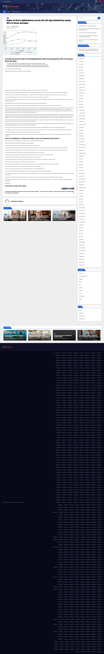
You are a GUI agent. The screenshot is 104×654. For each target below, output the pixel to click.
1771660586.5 (64, 487)
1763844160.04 (76, 397)
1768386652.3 (76, 447)
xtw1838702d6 (93, 504)
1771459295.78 (99, 482)
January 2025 (81, 113)
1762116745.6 (93, 377)
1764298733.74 (69, 402)
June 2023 (81, 161)
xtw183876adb (60, 564)
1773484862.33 (58, 502)
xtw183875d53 (60, 557)
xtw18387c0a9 (71, 611)
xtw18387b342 (88, 604)
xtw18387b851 (88, 606)
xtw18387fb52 (83, 649)
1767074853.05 (87, 432)
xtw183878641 (71, 579)
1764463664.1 (59, 405)
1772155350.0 (58, 494)
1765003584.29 (75, 410)
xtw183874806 (93, 542)
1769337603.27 (93, 457)
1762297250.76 (87, 380)
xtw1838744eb (60, 542)
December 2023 (82, 144)
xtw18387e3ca (99, 631)
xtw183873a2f (99, 534)
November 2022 (82, 181)
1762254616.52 (75, 380)
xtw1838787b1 (99, 579)
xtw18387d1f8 (77, 621)
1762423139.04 (64, 382)
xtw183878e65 (93, 584)
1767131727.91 (99, 432)
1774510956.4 (65, 504)
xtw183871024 (88, 512)
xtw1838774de (93, 569)
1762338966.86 (93, 380)
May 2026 (81, 67)
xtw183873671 (76, 532)
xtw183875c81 (99, 554)
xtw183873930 (71, 534)
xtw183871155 (66, 514)
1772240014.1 (81, 494)
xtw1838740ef (65, 539)
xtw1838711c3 (71, 514)
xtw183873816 (88, 532)
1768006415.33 (87, 442)
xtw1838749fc (82, 544)
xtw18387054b (76, 507)
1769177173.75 (58, 457)
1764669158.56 (99, 405)
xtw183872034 (71, 519)
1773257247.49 (87, 499)
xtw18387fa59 (61, 649)
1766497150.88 (58, 427)
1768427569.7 (87, 447)
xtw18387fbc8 (88, 649)
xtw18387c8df (77, 616)
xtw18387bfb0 (99, 609)
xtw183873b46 (60, 537)
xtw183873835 (93, 532)
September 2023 (82, 153)
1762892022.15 (69, 387)
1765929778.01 (81, 420)
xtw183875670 (88, 552)
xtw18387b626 (71, 606)
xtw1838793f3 (66, 589)
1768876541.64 (93, 452)
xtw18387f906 (94, 646)
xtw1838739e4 (88, 534)
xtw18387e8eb (60, 636)
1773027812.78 (81, 499)
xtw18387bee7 (93, 609)
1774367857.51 (99, 502)
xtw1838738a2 (60, 534)
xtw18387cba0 (88, 616)
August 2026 (81, 58)
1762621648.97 (58, 385)
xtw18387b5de (65, 606)
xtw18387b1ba (65, 604)
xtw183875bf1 (93, 554)
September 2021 (82, 222)
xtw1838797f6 (82, 589)
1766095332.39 (70, 422)
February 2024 (82, 138)
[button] (98, 11)
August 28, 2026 (9, 338)
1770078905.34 (69, 467)
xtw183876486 (77, 559)
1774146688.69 (87, 502)
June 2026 (81, 64)
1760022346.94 (81, 355)
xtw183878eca (99, 584)
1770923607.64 (64, 477)
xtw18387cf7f (83, 619)
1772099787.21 (87, 492)
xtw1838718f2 (99, 514)
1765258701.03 (81, 412)
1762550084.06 (93, 382)
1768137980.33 (70, 445)
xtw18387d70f (99, 624)
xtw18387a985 (82, 599)
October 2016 (81, 262)
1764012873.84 (99, 397)
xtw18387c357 (99, 611)
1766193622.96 (93, 422)
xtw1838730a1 (99, 527)
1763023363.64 (93, 387)
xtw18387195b (60, 517)
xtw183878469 (60, 579)
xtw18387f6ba (56, 646)
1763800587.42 (64, 397)
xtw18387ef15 (61, 641)
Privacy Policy (16, 11)
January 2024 (81, 141)
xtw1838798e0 (88, 589)
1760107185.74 (99, 355)
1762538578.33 (87, 382)
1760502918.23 (93, 360)
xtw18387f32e (77, 644)
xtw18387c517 (82, 614)
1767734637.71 (87, 440)
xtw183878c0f (71, 584)
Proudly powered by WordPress (8, 502)
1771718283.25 (76, 487)
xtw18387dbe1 (76, 629)
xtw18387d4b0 (60, 624)
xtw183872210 (93, 519)
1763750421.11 (99, 395)
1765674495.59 (75, 417)
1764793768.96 (81, 407)
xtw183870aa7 (93, 509)
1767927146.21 (69, 442)
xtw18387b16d (60, 604)
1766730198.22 (58, 430)
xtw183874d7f (77, 547)
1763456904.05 (87, 392)
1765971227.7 (93, 420)
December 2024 (82, 115)
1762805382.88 (99, 385)
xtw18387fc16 (99, 649)
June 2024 (81, 130)
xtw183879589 (77, 589)
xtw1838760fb (82, 557)
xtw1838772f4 (71, 569)
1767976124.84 (81, 442)
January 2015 (81, 265)
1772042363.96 (76, 492)
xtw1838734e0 (60, 532)
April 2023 (81, 167)
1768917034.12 (99, 452)
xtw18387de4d (60, 631)
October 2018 (81, 256)
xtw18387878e (88, 579)
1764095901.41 (69, 400)
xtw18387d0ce (65, 621)
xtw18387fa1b (56, 649)
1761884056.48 (93, 375)
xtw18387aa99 (88, 599)
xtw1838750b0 (60, 549)
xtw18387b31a (82, 604)
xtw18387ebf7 (71, 639)
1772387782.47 (69, 497)
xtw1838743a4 (82, 539)
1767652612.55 (69, 440)
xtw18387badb (66, 609)
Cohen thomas (15, 219)
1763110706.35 (64, 390)
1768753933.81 (63, 452)
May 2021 (81, 233)
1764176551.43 (87, 400)
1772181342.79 (64, 494)
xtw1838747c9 (88, 542)
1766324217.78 (70, 425)
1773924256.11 (75, 502)
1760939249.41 (81, 365)
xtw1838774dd (88, 569)
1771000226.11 (87, 477)
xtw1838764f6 (93, 559)
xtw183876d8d (93, 564)
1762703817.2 (76, 385)
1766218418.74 (99, 422)
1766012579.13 (99, 420)
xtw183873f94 (94, 537)
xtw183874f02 (94, 547)
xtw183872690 (99, 522)
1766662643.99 (93, 427)
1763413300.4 (81, 392)
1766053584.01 (64, 422)
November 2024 (82, 118)
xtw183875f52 (77, 557)
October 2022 (81, 184)
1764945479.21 (64, 410)
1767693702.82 (81, 440)
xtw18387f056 (83, 641)
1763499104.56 (99, 392)
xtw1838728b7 (65, 524)
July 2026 (81, 61)
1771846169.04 (69, 489)
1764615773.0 (87, 405)
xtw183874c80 (60, 547)
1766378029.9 (81, 425)
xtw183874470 (93, 539)
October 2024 (81, 121)
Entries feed (81, 313)
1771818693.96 (58, 489)
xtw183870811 (66, 509)
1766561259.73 (69, 427)
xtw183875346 (60, 552)
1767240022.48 (76, 435)
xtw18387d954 (65, 626)
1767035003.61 (76, 432)
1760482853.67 (87, 360)
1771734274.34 (81, 487)
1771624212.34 (58, 487)
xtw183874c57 (55, 547)
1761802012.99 (76, 375)
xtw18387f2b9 (61, 644)
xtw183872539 (88, 522)
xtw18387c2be (93, 611)
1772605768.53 (58, 499)
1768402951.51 (81, 447)
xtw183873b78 (66, 537)
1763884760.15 (81, 397)
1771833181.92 (63, 489)
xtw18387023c (82, 504)
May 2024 (81, 133)
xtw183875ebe (66, 557)
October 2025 (81, 87)
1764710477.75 (64, 407)
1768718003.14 (58, 452)
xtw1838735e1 (71, 532)
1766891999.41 (93, 430)
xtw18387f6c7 (61, 646)
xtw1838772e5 (65, 569)
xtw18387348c (99, 529)
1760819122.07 (58, 365)
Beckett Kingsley (15, 26)
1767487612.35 (81, 437)
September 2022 (82, 187)
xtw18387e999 (65, 636)
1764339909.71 (75, 402)
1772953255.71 (76, 499)
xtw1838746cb (71, 542)
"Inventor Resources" (83, 276)
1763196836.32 (81, 390)
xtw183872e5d (93, 527)
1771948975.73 (93, 489)
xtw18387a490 (93, 594)
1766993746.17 (70, 432)
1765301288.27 (93, 412)
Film (80, 284)
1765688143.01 (81, 417)
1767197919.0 (64, 435)
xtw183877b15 (82, 574)
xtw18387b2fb (77, 604)
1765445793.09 (76, 415)
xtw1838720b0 (77, 519)
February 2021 (82, 242)
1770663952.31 (81, 472)
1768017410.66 (93, 442)
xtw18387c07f (65, 611)
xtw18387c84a (71, 616)
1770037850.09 (58, 467)
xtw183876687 (99, 559)
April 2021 (81, 236)
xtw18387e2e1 (93, 631)
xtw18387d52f (72, 624)
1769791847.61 (99, 462)
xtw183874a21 (88, 544)
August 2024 (81, 127)
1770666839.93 (87, 472)
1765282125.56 (87, 412)
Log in (80, 310)
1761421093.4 (87, 370)
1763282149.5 (99, 390)
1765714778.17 (87, 417)
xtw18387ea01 (93, 636)
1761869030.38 (87, 375)
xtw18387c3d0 (60, 614)
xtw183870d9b (66, 512)
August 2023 (81, 156)
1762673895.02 (70, 385)
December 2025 (82, 81)
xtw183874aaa (93, 544)
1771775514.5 (93, 487)
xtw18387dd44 (93, 629)
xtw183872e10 (88, 527)
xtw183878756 (82, 579)
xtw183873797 (82, 532)
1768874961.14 (87, 452)
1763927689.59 (87, 397)
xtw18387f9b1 (99, 646)
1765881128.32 (76, 420)
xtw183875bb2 (88, 554)
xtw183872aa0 (93, 524)
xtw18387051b (71, 507)
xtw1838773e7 (82, 569)
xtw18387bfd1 (60, 611)
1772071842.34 (81, 492)
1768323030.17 (64, 447)
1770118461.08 (75, 467)
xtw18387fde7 (88, 651)
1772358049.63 (58, 497)
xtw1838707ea (60, 509)
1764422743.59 (93, 402)
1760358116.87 (58, 360)
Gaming (80, 287)
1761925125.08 (99, 375)
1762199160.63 (64, 380)
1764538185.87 (70, 405)
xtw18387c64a (93, 614)
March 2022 (81, 204)
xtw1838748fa (71, 544)
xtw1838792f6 (60, 589)
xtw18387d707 (93, 624)
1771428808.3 (87, 482)
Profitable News (91, 338)
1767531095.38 (93, 437)
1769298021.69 (87, 457)
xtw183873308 (76, 529)
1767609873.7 (58, 440)
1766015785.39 (58, 422)
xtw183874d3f (72, 547)
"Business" (81, 273)
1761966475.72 (64, 377)
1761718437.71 (58, 375)
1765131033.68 (58, 412)
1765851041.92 (70, 420)
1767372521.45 (58, 437)
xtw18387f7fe (72, 646)
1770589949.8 (70, 472)
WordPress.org (82, 318)
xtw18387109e (93, 512)
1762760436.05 (87, 385)
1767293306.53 (87, 435)
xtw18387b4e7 (60, 606)
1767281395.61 (81, 435)
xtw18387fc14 (94, 649)
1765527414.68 (93, 415)
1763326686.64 (64, 392)
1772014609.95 (70, 492)
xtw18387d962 (71, 626)
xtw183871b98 (71, 517)
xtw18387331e (82, 529)
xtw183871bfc (77, 517)
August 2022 (81, 190)
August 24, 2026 (58, 338)
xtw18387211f (82, 519)
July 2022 (81, 193)
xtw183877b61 (93, 574)
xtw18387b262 (71, 604)
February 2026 (82, 75)
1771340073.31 (64, 482)
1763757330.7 (58, 397)
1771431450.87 (93, 482)
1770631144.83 (75, 472)
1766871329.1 (87, 430)
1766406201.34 (87, 425)
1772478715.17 (99, 497)
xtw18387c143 (76, 611)
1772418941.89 (81, 497)
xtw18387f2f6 (72, 644)
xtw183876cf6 (88, 564)
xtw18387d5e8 (88, 624)
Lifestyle (80, 290)
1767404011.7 (64, 437)
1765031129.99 (81, 410)
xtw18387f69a (99, 644)
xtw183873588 (65, 532)
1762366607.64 (99, 380)
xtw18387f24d (99, 641)
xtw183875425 (65, 552)
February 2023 (82, 173)
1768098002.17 (64, 445)
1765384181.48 (64, 415)
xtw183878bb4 (60, 584)
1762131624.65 (99, 377)
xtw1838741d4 (71, 539)
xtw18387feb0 (94, 651)
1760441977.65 (81, 360)
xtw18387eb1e (99, 636)
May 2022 (81, 199)
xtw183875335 (99, 549)
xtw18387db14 (99, 626)
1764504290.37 (64, 405)
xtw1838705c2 (82, 507)
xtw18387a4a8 (99, 594)
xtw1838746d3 (76, 542)
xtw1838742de (76, 539)
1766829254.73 (81, 430)
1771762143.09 (87, 487)
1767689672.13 (75, 440)
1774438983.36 (60, 504)
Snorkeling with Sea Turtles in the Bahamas (87, 25)
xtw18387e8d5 (99, 634)
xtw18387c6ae (99, 614)
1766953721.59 (58, 432)
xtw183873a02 (93, 534)
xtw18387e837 (93, 634)
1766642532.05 (87, 427)
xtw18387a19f (65, 594)
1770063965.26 (63, 467)
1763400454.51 (76, 392)
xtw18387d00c (60, 621)
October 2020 (81, 253)
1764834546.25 (87, 407)
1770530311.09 (58, 472)
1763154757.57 (76, 390)
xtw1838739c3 (82, 534)
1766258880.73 (58, 425)
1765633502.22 (69, 417)
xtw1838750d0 (71, 549)
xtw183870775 (99, 507)
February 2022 (82, 207)
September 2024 (82, 124)
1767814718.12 (58, 442)
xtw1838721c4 (88, 519)
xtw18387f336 (83, 644)
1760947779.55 (87, 365)
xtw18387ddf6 (55, 631)
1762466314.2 (76, 382)
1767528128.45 (87, 437)
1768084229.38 (58, 445)
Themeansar (21, 502)
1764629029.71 (93, 405)
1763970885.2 (93, 397)
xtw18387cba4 (93, 616)
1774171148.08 (93, 502)
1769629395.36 (64, 462)
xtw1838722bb (99, 519)
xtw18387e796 (82, 634)
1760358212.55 (63, 360)
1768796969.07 (75, 452)
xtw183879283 (55, 589)
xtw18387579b (93, 552)
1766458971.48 (99, 425)
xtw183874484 (99, 539)
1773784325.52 (69, 502)
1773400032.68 (99, 499)
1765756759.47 (93, 417)
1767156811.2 (59, 435)
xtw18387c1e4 (88, 611)
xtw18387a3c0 (82, 594)
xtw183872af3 (99, 524)
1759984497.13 (75, 355)
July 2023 (81, 158)
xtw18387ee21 (56, 641)
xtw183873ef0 (83, 537)
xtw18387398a (77, 534)
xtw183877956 (60, 574)
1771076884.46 (99, 477)
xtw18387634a (65, 559)
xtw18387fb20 (72, 649)
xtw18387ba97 (60, 609)
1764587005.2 (82, 405)
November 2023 (82, 147)
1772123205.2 (93, 492)
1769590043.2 (58, 462)
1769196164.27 (63, 457)
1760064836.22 (87, 355)
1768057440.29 (99, 442)
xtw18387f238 (94, 641)
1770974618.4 (76, 477)
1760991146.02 (93, 365)
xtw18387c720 (60, 616)
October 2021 (81, 219)
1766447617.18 (93, 425)
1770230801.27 (93, 467)
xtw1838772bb (60, 569)
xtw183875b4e (82, 554)
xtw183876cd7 (82, 564)
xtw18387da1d (76, 626)
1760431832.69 (75, 360)
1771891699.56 (81, 489)
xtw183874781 (66, 338)
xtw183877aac (76, 574)
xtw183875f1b (71, 557)
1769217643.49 (69, 457)
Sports (80, 299)
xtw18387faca (66, 649)
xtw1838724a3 (77, 522)
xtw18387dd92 (99, 629)
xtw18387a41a (88, 594)
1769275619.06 (81, 457)
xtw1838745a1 (65, 542)
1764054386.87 (63, 400)
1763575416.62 (63, 395)
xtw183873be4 (72, 537)
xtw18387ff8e (99, 651)
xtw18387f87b (77, 646)
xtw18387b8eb (93, 606)
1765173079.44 (63, 412)
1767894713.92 (63, 442)
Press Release (82, 296)
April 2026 (81, 70)
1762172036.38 (58, 380)
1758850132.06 (58, 355)
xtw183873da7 (77, 537)
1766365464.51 (76, 425)
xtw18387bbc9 (71, 609)
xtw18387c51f (88, 614)
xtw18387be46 (82, 609)
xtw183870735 (93, 507)
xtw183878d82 (82, 584)
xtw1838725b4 (93, 522)
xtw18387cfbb (94, 619)
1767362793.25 (99, 435)
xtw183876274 (60, 559)
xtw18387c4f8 (77, 614)
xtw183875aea (77, 554)
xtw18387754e (99, 569)
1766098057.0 (76, 422)
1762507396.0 (81, 382)
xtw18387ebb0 (65, 639)
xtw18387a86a (60, 599)
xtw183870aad (99, 509)
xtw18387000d (76, 504)
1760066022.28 (93, 355)
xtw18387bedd (88, 609)
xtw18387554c (82, 552)
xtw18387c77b (65, 616)
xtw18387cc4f (55, 619)
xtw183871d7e (88, 517)
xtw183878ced (76, 584)
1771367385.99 (76, 482)
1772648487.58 (64, 499)
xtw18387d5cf (82, 624)
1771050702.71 (93, 477)
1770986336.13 (81, 477)
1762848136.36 (58, 387)
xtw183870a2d (88, 509)
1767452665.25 (75, 437)
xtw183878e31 (88, 584)
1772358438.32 (63, 497)
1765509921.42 (87, 415)
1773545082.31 (64, 502)
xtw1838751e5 (82, 549)
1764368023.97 (81, 402)
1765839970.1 (64, 420)
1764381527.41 (87, 402)
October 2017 (81, 259)
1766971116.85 (64, 432)
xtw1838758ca (60, 554)
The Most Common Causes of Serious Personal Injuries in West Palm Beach (89, 337)
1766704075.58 (99, 427)
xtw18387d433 (99, 621)
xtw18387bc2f (77, 609)
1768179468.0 (81, 445)
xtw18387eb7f (60, 639)
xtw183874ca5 (66, 547)
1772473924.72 (93, 497)
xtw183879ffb (60, 594)
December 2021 (82, 213)
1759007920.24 (69, 355)
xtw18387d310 (88, 621)
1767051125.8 (81, 432)
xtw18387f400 (94, 644)
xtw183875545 (77, 552)
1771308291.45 (58, 482)
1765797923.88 (58, 420)
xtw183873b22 (55, 537)
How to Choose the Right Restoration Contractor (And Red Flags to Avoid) (39, 337)
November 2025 (82, 84)
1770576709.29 (64, 472)
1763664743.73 (81, 395)
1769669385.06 (75, 462)
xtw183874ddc (82, 547)
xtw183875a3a (71, 554)
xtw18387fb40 (77, 649)
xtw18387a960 (77, 599)
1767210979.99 (70, 435)
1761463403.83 (99, 370)
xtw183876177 (93, 557)
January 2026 (81, 78)
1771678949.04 (70, 487)
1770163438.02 (87, 467)
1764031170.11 (58, 400)
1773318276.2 (93, 499)
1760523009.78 (99, 360)
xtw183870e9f (72, 512)
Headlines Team (17, 338)
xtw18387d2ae (82, 621)
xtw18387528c (88, 549)
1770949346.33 (70, 477)
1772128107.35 (99, 492)
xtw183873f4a (88, 537)
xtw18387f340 (88, 644)
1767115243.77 (93, 432)
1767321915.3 (93, 435)
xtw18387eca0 (88, 639)
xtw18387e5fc (65, 634)
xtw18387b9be (99, 606)
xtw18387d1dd (71, 621)
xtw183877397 (76, 569)
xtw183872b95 (65, 527)
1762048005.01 (81, 377)
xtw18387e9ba (76, 636)
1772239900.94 (76, 494)
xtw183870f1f (77, 512)
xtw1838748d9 (60, 544)
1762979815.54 (87, 387)
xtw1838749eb (77, 544)
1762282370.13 (81, 380)
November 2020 (82, 250)
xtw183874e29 (88, 547)
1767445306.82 (69, 437)
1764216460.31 (99, 400)
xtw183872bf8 (71, 527)
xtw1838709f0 (82, 509)
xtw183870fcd (82, 512)
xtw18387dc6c (82, 629)
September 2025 (82, 90)
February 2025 (82, 110)
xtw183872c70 (76, 527)
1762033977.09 (76, 377)
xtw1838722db (65, 522)
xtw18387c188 (82, 611)
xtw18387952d (71, 589)
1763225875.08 (87, 390)
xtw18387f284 (56, 644)
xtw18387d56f (77, 624)
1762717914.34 (81, 385)
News (6, 214)
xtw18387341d (88, 529)
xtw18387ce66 (77, 619)
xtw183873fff (55, 539)
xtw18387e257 (88, 631)
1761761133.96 (64, 375)
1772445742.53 (87, 497)
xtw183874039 (60, 539)
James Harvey (41, 338)
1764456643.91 (99, 402)
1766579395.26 (75, 427)
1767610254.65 (63, 440)
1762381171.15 (58, 382)
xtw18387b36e (93, 604)
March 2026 (81, 72)
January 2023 (81, 176)
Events (80, 281)
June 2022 (81, 196)
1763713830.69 (93, 395)
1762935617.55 (75, 387)
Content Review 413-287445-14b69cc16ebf (87, 32)
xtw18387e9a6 (71, 636)
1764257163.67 (58, 402)
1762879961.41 (63, 387)
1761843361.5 (81, 375)
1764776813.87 (76, 407)
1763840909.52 (70, 397)
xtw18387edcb (99, 639)
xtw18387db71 (65, 629)
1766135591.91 (81, 422)
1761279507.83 (58, 370)
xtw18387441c (88, 539)
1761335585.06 (70, 370)
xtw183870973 (77, 509)
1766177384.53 (87, 422)
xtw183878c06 (65, 584)
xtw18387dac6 (93, 626)
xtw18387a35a (76, 594)
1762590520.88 (99, 382)
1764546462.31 (76, 405)
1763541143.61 (58, 395)
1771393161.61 (81, 482)
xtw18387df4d (71, 631)
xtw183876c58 (77, 564)
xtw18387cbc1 (99, 616)
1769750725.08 (93, 462)
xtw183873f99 (99, 537)
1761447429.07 (93, 370)
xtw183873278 (65, 529)
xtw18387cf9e (88, 619)
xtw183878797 (93, 579)
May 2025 (81, 101)
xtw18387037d (99, 504)
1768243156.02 (93, 445)
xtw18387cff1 (99, 619)
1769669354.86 (69, 462)
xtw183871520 (88, 514)
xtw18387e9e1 (88, 636)
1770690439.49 (93, 472)
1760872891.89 (69, 365)
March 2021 (81, 239)
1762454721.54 (70, 382)
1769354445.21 (99, 457)
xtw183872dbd (82, 527)
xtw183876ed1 (99, 564)
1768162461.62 (76, 445)
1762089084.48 (87, 377)
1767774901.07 (99, 440)
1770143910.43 (81, 467)
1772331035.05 (99, 494)
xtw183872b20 (60, 527)
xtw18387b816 (82, 606)
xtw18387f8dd (88, 646)
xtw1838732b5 (71, 529)
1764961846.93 (69, 410)
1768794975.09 (69, 452)
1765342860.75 (99, 412)
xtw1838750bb (65, 549)
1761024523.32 (99, 365)
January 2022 (81, 210)
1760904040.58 (75, 365)
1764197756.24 (93, 400)
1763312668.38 (58, 392)
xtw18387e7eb (88, 634)
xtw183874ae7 (99, 544)
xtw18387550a (71, 552)
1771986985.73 (58, 492)
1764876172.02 (99, 407)
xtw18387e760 (76, 634)
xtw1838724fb (82, 522)
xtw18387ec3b (76, 639)
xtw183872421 (71, 522)
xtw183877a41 (65, 574)
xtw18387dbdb (71, 629)
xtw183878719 (76, 579)
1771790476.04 (99, 487)
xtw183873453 (93, 529)
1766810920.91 (76, 430)
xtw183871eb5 (60, 519)
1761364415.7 (76, 370)
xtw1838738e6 (65, 534)
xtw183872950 (77, 524)
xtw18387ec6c (82, 639)
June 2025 (81, 98)
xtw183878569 (65, 579)
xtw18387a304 (71, 594)
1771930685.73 (87, 489)
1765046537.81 (87, 410)
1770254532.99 (99, 467)
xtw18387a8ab (71, 599)
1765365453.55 (58, 415)
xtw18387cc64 (61, 619)
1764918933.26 (58, 410)
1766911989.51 (99, 430)
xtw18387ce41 (72, 619)
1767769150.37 (93, 440)
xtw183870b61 (55, 512)
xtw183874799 (82, 542)
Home (8, 11)
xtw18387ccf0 (66, 619)
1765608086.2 (64, 417)
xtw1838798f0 (93, 589)
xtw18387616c (88, 557)
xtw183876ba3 (71, 564)
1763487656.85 (93, 392)
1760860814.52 (63, 365)
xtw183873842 (99, 532)
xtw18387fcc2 (77, 651)
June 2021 (81, 230)
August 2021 (81, 224)
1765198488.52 (69, 412)
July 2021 (81, 227)
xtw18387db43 (60, 629)
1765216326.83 (75, 412)
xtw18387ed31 (93, 639)
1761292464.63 (64, 370)
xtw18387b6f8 (77, 606)
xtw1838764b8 (88, 559)
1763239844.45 (93, 390)
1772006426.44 (64, 492)
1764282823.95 (63, 402)
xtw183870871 (71, 509)
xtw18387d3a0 (93, 621)
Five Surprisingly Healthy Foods (92, 50)
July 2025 (81, 95)
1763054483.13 (99, 387)
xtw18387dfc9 (77, 631)
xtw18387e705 (71, 634)
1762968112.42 (81, 387)
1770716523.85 (99, 472)
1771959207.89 (99, 489)
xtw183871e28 (99, 517)
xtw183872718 (60, 524)
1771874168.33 (75, 489)
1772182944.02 (70, 494)
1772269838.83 (87, 494)
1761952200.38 (58, 377)
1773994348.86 (81, 502)
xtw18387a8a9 (65, 599)
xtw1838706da (88, 507)
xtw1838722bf (60, 522)
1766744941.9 (64, 430)
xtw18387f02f (78, 641)
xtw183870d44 (60, 512)
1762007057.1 (70, 377)
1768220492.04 (87, 445)
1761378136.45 (81, 370)
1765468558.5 (81, 415)
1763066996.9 (58, 390)
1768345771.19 (70, 447)
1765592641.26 (58, 417)
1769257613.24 (75, 457)
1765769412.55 (99, 417)
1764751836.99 (70, 407)
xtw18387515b (76, 549)
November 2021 (82, 216)
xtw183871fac (66, 519)
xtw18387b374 (99, 604)
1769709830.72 (81, 462)
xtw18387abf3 (99, 599)
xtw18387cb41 (82, 616)
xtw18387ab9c (93, 599)
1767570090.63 (99, 437)
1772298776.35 (93, 494)
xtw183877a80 (71, 574)
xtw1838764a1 (82, 559)
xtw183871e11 (93, 517)
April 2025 (81, 104)
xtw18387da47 (82, 626)
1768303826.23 (58, 447)
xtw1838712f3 (82, 514)
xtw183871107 (99, 512)
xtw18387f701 (67, 646)
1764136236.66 (81, 400)
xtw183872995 (82, 524)
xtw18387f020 (72, 641)
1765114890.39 (99, 410)
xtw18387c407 (71, 614)
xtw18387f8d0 (83, 646)
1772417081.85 (75, 497)
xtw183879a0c (99, 589)
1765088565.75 (93, 410)
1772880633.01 (70, 499)
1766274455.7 (64, 425)
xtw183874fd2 (99, 547)
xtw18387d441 (55, 624)
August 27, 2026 (33, 338)
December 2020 (82, 247)
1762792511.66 (93, 385)
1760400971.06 (69, 360)
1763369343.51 (70, 392)
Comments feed (82, 315)
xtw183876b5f (66, 564)
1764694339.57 (58, 407)
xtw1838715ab (93, 514)
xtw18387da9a (88, 626)
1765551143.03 (99, 415)
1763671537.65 (87, 395)
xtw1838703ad (60, 507)
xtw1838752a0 (93, 549)
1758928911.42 (63, 355)
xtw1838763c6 (71, 559)
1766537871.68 (63, 427)
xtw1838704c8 (65, 507)
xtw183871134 (60, 514)
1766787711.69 (70, 430)
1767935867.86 (75, 442)
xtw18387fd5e (83, 651)
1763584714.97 (69, 395)
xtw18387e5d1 (60, 634)
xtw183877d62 (99, 574)
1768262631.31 (99, 445)
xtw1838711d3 (77, 514)
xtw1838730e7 (60, 529)
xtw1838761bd (99, 557)
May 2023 (81, 164)
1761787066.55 (70, 375)
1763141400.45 (70, 390)
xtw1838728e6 (71, 524)
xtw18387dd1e (88, 629)
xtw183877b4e (88, 574)
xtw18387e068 (82, 631)
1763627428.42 (75, 395)
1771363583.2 (70, 482)
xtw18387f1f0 (88, 641)
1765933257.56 (87, 420)
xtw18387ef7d (67, 641)
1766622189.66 (81, 427)
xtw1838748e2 (66, 544)
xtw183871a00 (66, 517)
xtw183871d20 (82, 517)
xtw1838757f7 (99, 552)
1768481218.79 (99, 447)
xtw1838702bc (88, 504)
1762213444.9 (70, 380)
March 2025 (81, 107)
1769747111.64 (87, 462)
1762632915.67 (64, 385)
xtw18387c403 (66, 614)
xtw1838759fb (66, 554)
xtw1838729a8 (88, 524)
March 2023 (81, 170)
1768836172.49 (81, 452)
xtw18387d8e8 (60, 626)
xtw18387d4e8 (66, 624)
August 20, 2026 (83, 338)
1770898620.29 (58, 477)
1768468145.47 (93, 447)
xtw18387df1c (66, 631)
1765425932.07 (70, 415)
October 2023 (81, 150)
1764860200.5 (93, 407)
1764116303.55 (75, 400)
